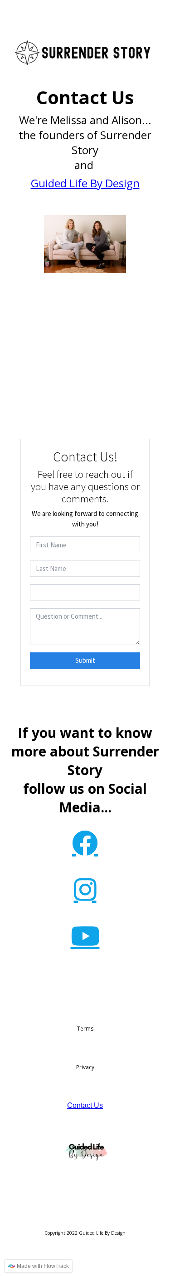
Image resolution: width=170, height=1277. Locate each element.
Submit (85, 660)
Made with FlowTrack (42, 1266)
